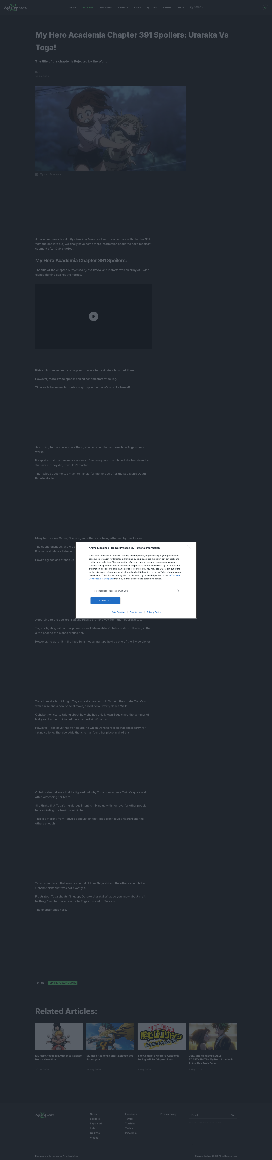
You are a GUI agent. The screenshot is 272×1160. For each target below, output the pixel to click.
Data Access (136, 612)
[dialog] (136, 580)
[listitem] (136, 591)
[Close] (190, 548)
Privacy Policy (154, 612)
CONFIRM (105, 600)
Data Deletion (118, 612)
